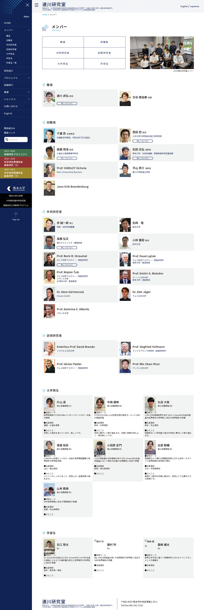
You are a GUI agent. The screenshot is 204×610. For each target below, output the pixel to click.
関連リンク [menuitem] (9, 132)
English (184, 6)
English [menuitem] (8, 113)
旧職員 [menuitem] (104, 42)
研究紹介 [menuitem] (8, 70)
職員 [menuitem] (63, 42)
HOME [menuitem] (7, 22)
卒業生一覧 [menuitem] (11, 62)
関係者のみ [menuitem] (9, 128)
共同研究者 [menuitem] (63, 52)
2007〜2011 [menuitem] (13, 172)
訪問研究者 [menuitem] (104, 52)
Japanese (194, 6)
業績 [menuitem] (6, 92)
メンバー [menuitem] (8, 30)
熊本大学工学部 (16, 195)
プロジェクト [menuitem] (11, 77)
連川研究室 (54, 4)
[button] (37, 6)
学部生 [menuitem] (104, 63)
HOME (44, 14)
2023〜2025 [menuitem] (15, 153)
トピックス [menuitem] (10, 99)
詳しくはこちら (67, 103)
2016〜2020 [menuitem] (13, 162)
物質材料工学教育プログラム (16, 205)
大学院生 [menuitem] (63, 63)
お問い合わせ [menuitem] (11, 106)
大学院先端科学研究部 (16, 200)
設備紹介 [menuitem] (8, 85)
